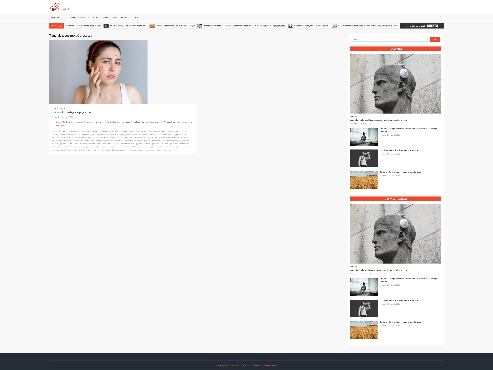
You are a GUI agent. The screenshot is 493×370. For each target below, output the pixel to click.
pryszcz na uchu (66, 144)
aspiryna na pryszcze (80, 131)
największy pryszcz (138, 137)
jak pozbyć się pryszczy (128, 134)
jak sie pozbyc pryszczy (148, 134)
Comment (167, 150)
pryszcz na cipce (157, 140)
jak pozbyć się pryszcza (108, 134)
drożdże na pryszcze (69, 134)
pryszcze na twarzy (76, 147)
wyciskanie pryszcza (135, 150)
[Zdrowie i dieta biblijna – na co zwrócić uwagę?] (135, 26)
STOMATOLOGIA (109, 17)
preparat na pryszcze (123, 140)
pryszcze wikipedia (109, 147)
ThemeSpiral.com (270, 365)
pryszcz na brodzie (141, 140)
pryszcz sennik (81, 144)
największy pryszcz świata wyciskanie (74, 140)
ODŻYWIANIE (69, 17)
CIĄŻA (82, 17)
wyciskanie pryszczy (153, 150)
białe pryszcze (96, 131)
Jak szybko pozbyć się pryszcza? (71, 112)
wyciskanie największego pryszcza (111, 150)
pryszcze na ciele (127, 144)
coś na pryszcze (110, 131)
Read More (60, 126)
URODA (123, 17)
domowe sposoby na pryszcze (157, 131)
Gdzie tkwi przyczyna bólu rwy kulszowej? (295, 26)
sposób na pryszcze (173, 147)
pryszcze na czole (143, 144)
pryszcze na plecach (160, 144)
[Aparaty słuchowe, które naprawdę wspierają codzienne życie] (395, 83)
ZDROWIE (55, 17)
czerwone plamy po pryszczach (131, 131)
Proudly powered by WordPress (228, 365)
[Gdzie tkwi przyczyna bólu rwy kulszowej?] (274, 26)
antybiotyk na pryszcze (61, 131)
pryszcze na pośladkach (179, 144)
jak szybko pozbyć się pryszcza (171, 134)
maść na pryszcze (96, 137)
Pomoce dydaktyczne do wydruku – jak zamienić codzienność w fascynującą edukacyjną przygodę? (227, 26)
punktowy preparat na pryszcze (131, 147)
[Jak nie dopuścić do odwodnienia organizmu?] (89, 26)
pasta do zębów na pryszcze (102, 140)
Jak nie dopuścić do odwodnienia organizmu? (111, 26)
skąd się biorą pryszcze (155, 147)
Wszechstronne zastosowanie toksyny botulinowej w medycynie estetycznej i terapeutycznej (360, 26)
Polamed (55, 117)
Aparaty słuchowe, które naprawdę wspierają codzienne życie (378, 120)
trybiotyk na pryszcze (87, 150)
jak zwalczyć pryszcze (79, 137)
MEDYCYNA (93, 17)
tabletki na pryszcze (69, 150)
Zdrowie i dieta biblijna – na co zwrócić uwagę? (158, 26)
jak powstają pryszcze (87, 134)
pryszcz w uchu (95, 144)
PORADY (134, 17)
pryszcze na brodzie (111, 144)
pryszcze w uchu (92, 147)
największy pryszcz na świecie (160, 137)
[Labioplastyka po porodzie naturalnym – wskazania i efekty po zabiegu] (364, 136)
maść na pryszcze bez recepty (117, 137)
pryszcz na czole (172, 140)
